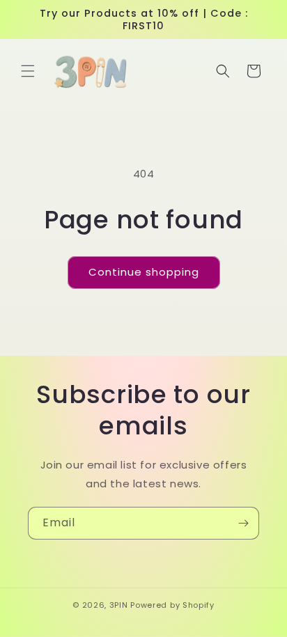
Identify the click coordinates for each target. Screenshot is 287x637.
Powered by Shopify (172, 605)
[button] (28, 71)
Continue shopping (143, 272)
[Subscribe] (243, 523)
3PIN (118, 605)
